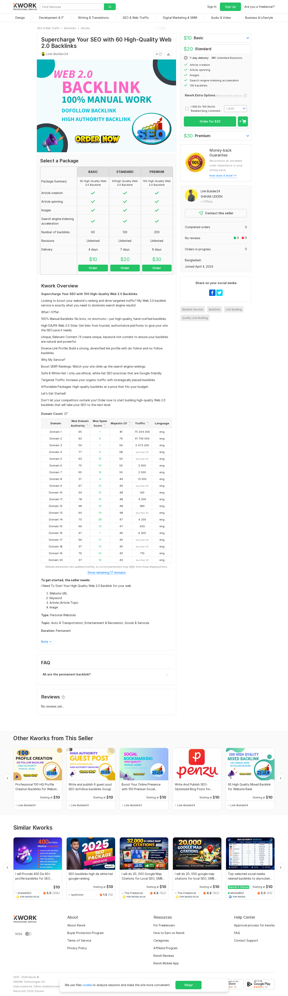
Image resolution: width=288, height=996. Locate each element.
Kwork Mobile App (166, 963)
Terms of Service (79, 940)
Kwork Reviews (163, 955)
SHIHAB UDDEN (211, 196)
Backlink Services (192, 309)
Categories (161, 940)
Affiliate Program (165, 948)
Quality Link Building (195, 318)
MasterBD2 (237, 893)
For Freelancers (164, 925)
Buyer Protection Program (85, 933)
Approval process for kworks (254, 925)
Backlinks (214, 309)
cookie (87, 985)
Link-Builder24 (210, 191)
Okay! (188, 985)
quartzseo (77, 894)
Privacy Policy (77, 948)
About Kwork (76, 925)
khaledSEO (24, 893)
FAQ (237, 933)
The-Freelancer (133, 893)
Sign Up (230, 6)
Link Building (234, 309)
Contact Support (246, 940)
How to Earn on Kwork (168, 933)
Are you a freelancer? (259, 6)
